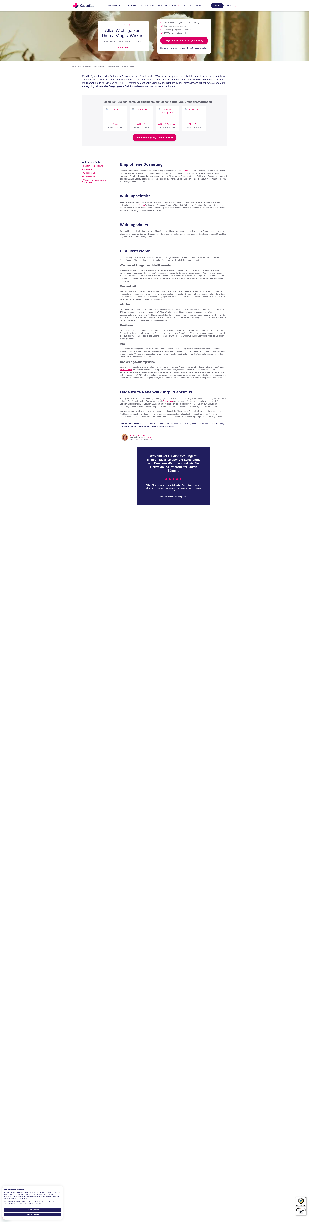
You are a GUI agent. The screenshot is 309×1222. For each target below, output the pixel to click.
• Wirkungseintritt (89, 169)
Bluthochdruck (126, 370)
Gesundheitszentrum (84, 66)
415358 (148, 437)
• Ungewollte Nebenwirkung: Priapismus (94, 181)
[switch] (301, 1212)
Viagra (142, 205)
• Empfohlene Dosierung (92, 166)
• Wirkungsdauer (89, 173)
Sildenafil (188, 171)
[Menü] (305, 1198)
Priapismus (168, 401)
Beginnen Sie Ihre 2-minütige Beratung (184, 40)
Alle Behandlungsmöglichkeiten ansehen (154, 137)
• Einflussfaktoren (89, 176)
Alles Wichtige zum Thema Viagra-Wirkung (121, 66)
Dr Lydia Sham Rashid (137, 435)
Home (72, 66)
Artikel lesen (123, 47)
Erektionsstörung (123, 24)
